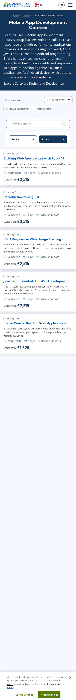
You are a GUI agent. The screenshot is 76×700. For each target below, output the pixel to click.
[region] (38, 686)
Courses (26, 15)
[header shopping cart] (62, 5)
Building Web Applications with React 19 (34, 158)
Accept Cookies (49, 694)
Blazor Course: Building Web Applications (35, 323)
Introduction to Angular (21, 197)
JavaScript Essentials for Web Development (36, 281)
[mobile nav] (70, 5)
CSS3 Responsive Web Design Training (32, 239)
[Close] (70, 678)
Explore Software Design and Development (35, 83)
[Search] (64, 124)
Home (16, 15)
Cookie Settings (24, 694)
